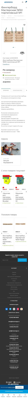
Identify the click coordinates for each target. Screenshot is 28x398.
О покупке (14, 300)
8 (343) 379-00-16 (14, 355)
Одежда (14, 272)
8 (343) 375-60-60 (14, 352)
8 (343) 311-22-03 (14, 326)
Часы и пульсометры (14, 293)
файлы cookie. (11, 387)
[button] (13, 47)
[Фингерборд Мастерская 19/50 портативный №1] (14, 35)
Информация (14, 304)
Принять (19, 387)
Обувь (14, 280)
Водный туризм (14, 295)
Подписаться (22, 260)
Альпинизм (14, 278)
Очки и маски (14, 289)
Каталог (14, 268)
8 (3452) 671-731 (14, 339)
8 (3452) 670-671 (14, 336)
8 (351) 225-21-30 (14, 361)
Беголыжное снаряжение (14, 276)
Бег (14, 291)
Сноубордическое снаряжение (14, 285)
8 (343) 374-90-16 (14, 348)
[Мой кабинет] (22, 2)
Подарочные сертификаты (14, 297)
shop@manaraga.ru (14, 321)
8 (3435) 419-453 (14, 367)
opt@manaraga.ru (14, 331)
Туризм (14, 274)
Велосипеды (14, 287)
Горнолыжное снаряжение (14, 282)
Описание (6, 90)
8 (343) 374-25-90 (14, 345)
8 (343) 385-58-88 (14, 317)
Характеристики (17, 90)
